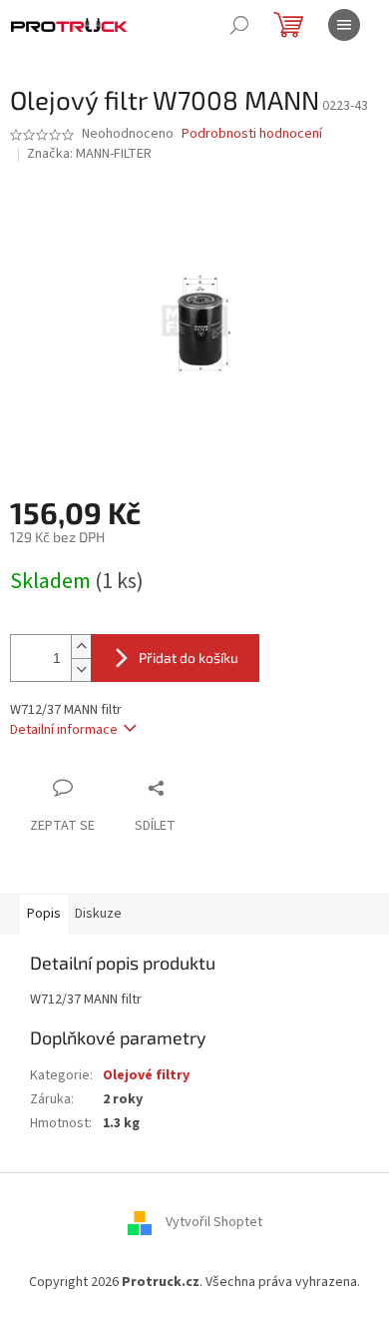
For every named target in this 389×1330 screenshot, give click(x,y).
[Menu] (344, 25)
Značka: (89, 154)
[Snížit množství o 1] (81, 669)
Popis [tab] (44, 914)
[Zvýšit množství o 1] (81, 646)
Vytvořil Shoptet (214, 1222)
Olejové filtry (146, 1075)
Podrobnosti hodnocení (252, 134)
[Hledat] (239, 25)
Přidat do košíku (188, 657)
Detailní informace (64, 730)
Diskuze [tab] (98, 914)
